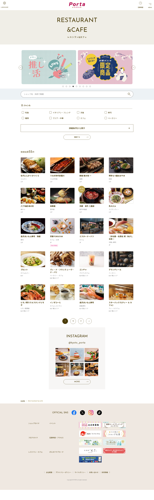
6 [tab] (80, 87)
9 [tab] (90, 87)
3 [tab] (70, 87)
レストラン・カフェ (35, 452)
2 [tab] (67, 87)
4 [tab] (73, 87)
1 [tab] (63, 87)
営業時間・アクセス (56, 437)
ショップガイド (33, 423)
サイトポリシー (80, 472)
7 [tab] (84, 87)
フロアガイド (33, 437)
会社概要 (49, 472)
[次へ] (89, 321)
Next (133, 68)
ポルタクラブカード (56, 452)
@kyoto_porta (77, 342)
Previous (21, 68)
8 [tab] (87, 87)
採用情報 (105, 472)
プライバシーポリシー (63, 472)
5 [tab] (77, 87)
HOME (23, 401)
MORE (77, 382)
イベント (52, 423)
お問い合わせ (93, 472)
